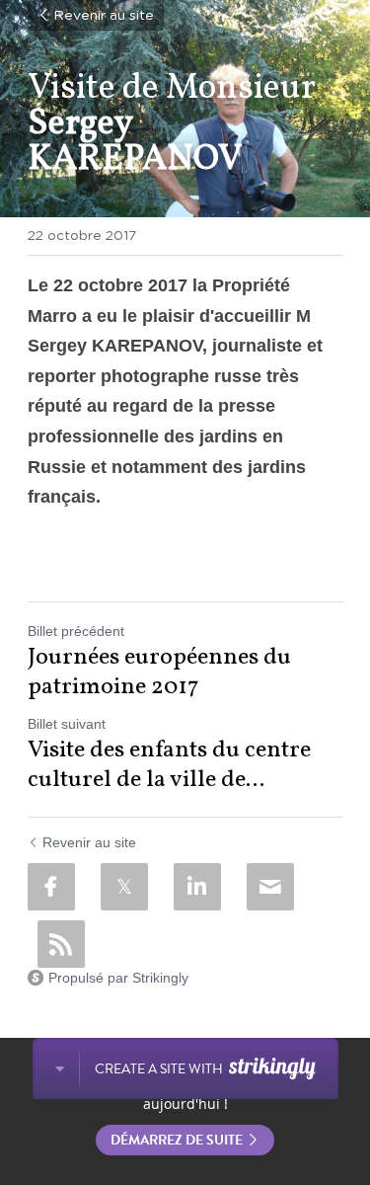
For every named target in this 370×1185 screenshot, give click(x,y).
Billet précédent (76, 631)
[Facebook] (51, 886)
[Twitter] (124, 886)
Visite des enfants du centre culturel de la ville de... (169, 765)
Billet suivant (67, 724)
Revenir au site (103, 16)
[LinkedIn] (197, 886)
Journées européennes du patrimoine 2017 (159, 672)
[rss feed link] (61, 944)
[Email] (270, 886)
